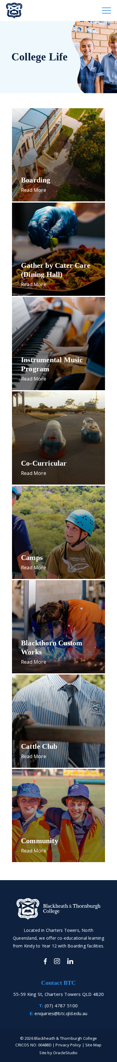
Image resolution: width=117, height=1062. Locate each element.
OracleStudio (65, 1052)
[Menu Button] (106, 10)
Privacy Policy (68, 1045)
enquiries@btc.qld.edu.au (60, 1013)
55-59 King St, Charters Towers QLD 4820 (58, 994)
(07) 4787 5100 (61, 1005)
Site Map (93, 1045)
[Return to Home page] (58, 10)
